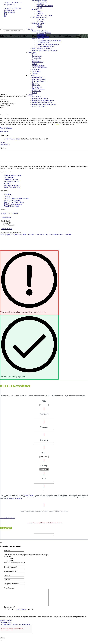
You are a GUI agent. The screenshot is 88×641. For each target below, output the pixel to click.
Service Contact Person (12, 200)
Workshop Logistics (11, 179)
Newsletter (8, 194)
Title (44, 401)
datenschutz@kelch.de (14, 498)
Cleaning (7, 183)
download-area (5, 144)
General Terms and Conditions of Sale (34, 234)
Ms (12, 561)
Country (44, 466)
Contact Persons (6, 229)
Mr (12, 559)
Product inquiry (9, 12)
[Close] (1, 542)
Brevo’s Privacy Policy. (7, 518)
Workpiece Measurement (12, 175)
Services (7, 196)
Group (44, 453)
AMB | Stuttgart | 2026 (12, 139)
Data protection (16, 234)
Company (44, 440)
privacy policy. (21, 609)
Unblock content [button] (5, 622)
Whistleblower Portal (11, 206)
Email (44, 478)
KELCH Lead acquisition (13, 204)
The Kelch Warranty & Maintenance (16, 198)
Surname (44, 427)
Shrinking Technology (11, 185)
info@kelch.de (9, 4)
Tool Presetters (9, 177)
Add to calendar (6, 128)
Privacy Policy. (28, 495)
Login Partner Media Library (14, 202)
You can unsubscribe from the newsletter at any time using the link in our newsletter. (44, 511)
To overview (4, 131)
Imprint (8, 234)
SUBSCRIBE (6, 528)
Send (2, 638)
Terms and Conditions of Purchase (59, 234)
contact (2, 142)
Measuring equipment (11, 181)
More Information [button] (6, 620)
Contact (2, 234)
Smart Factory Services (12, 187)
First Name (44, 414)
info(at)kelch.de (9, 10)
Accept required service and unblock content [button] (15, 624)
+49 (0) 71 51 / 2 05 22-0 (12, 3)
